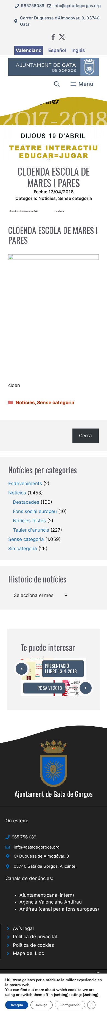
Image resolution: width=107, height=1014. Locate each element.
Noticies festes (29, 520)
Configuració (70, 1005)
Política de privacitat (35, 936)
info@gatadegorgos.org (77, 5)
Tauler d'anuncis (31, 530)
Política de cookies (33, 945)
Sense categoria (75, 198)
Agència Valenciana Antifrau (50, 902)
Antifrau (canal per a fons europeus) (59, 909)
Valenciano (28, 50)
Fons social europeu (35, 511)
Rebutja (41, 1005)
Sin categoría (22, 548)
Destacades (26, 502)
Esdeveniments (25, 483)
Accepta (17, 1005)
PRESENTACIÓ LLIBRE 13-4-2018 (61, 668)
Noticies (47, 198)
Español (57, 50)
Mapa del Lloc (28, 953)
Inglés (78, 50)
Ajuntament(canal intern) (46, 895)
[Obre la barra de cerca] (57, 84)
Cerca (85, 435)
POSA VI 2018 (50, 687)
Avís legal (23, 928)
